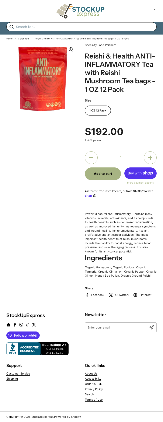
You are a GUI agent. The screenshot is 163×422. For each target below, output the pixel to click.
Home (9, 38)
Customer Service (18, 373)
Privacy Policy (94, 389)
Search (89, 394)
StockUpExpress (42, 416)
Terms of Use (94, 399)
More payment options (140, 182)
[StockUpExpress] (80, 11)
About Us (91, 373)
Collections (23, 38)
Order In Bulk (93, 384)
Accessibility (93, 378)
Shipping (12, 378)
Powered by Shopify (67, 416)
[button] (91, 157)
